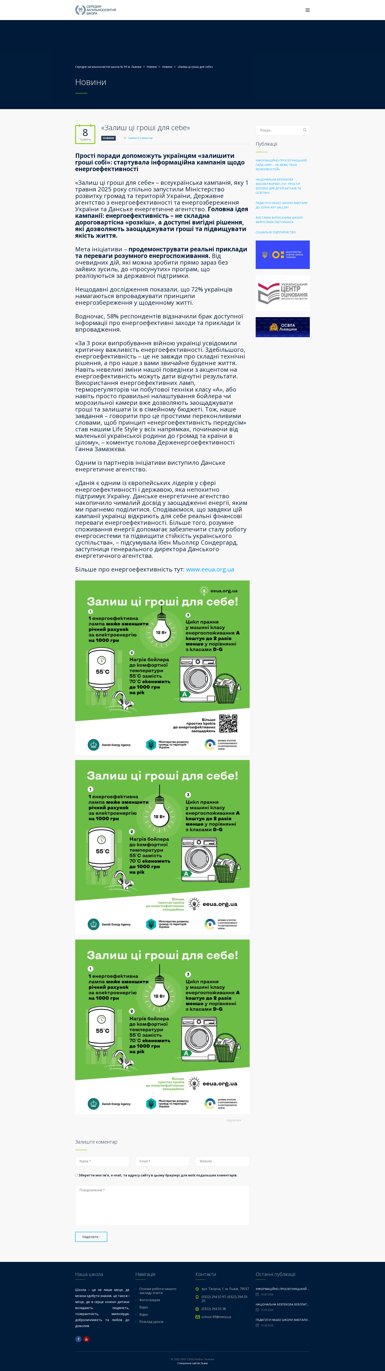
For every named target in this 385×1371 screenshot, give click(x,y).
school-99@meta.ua (216, 1317)
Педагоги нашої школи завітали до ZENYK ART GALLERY (281, 205)
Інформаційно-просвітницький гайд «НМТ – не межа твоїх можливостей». (281, 164)
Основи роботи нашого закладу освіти (157, 1291)
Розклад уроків (151, 1322)
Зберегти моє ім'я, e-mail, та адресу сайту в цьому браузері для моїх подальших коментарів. (158, 1175)
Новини (108, 138)
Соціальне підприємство (276, 232)
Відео (143, 1307)
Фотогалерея (149, 1300)
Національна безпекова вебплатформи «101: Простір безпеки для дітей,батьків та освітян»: (278, 186)
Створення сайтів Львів (192, 1363)
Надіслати (90, 1237)
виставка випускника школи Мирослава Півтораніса (279, 220)
